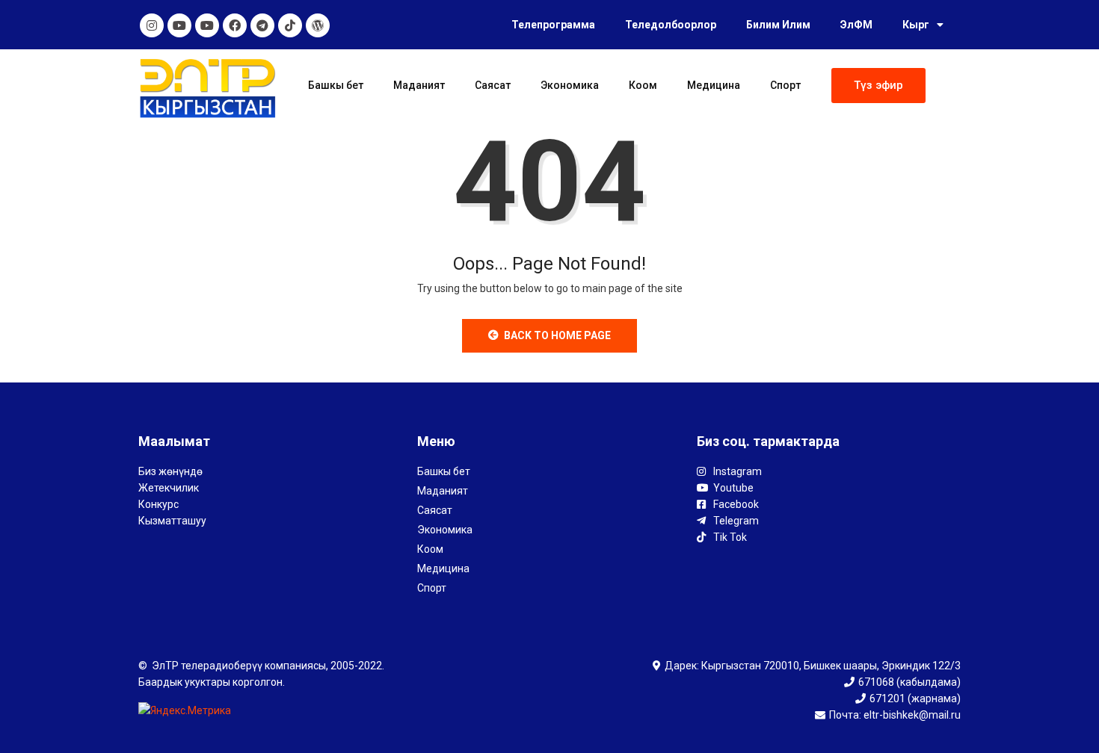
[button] (878, 85)
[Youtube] (179, 25)
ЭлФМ (856, 25)
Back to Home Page (557, 335)
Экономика (570, 85)
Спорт (785, 85)
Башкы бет (335, 85)
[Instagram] (152, 25)
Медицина (713, 85)
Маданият (419, 85)
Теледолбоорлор (670, 25)
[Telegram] (262, 25)
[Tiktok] (290, 25)
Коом (643, 85)
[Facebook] (235, 25)
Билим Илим (778, 25)
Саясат (493, 85)
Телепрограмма (553, 25)
